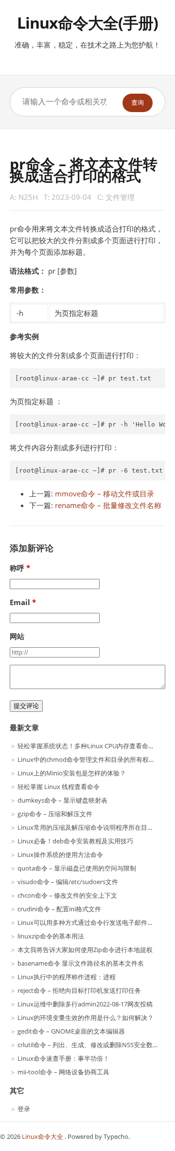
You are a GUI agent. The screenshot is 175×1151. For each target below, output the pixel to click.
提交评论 (26, 705)
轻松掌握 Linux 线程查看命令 (59, 786)
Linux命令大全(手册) (87, 22)
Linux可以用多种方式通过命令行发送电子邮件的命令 (92, 922)
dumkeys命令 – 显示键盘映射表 (62, 800)
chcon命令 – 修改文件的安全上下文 (67, 895)
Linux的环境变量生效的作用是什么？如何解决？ (86, 1017)
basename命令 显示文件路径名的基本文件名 (81, 963)
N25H (28, 197)
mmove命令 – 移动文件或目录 (104, 493)
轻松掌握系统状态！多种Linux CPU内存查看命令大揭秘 (96, 745)
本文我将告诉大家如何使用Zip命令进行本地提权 (85, 949)
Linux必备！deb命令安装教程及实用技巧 (75, 841)
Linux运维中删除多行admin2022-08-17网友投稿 (85, 1004)
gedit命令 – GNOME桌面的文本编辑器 (71, 1031)
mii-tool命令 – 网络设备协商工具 (63, 1072)
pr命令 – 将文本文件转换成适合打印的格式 (84, 169)
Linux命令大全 (43, 1136)
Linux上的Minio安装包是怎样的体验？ (72, 773)
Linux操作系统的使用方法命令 (60, 854)
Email (20, 602)
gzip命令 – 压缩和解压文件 (55, 813)
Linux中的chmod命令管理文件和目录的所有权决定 (89, 759)
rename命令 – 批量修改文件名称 (108, 505)
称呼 (17, 568)
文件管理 (120, 197)
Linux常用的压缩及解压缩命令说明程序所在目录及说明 (95, 827)
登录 (24, 1108)
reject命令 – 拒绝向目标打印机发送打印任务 (79, 990)
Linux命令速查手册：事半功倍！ (63, 1058)
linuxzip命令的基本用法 (51, 936)
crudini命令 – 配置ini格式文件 (59, 908)
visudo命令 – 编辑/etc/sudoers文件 (68, 881)
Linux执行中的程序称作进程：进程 (67, 976)
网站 (17, 636)
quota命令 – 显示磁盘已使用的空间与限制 (77, 868)
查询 (137, 102)
